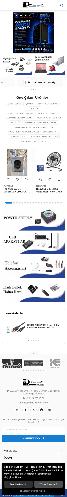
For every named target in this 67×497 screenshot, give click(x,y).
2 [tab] (28, 49)
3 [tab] (33, 49)
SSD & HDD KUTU (51, 132)
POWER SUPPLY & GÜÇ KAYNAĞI (23, 132)
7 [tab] (44, 49)
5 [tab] (39, 49)
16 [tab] (52, 203)
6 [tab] (41, 49)
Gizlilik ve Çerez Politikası (35, 491)
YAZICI (43, 141)
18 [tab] (58, 203)
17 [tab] (55, 203)
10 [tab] (36, 203)
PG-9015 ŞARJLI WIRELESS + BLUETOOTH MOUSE (17, 190)
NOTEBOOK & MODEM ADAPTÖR (40, 122)
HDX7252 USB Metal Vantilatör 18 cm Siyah (49, 190)
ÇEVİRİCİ (30, 104)
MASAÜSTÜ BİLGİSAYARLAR (18, 118)
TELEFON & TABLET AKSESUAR (44, 136)
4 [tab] (36, 49)
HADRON (41, 186)
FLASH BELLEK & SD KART (49, 104)
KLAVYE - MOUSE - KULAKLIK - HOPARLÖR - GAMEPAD (33, 113)
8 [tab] (30, 203)
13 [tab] (44, 203)
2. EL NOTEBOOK (14, 104)
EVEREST (8, 186)
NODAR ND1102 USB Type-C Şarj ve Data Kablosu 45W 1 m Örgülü (43, 326)
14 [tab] (47, 203)
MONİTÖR (16, 122)
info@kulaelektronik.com (35, 403)
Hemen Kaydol (32, 438)
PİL (52, 127)
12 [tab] (41, 203)
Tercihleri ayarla (18, 484)
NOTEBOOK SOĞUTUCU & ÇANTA (30, 127)
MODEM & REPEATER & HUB (49, 118)
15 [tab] (50, 203)
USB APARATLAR (28, 141)
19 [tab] (61, 203)
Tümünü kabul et (48, 484)
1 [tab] (23, 49)
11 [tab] (39, 203)
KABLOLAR (33, 108)
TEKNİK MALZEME (17, 136)
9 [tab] (33, 203)
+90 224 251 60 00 (35, 398)
